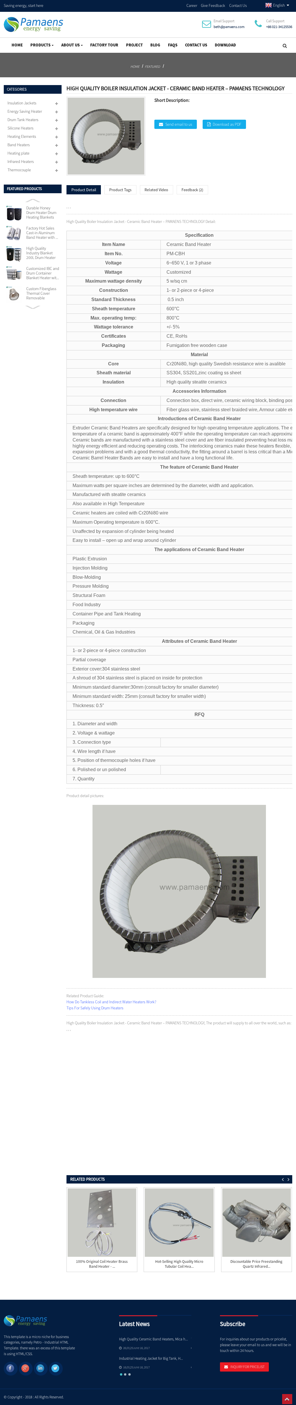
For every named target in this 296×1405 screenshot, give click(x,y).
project (134, 45)
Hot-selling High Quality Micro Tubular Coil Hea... (179, 1264)
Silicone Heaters (21, 128)
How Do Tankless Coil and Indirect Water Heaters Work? (111, 1001)
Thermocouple (19, 169)
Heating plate (18, 153)
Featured (152, 66)
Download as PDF (227, 124)
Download (225, 45)
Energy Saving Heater (25, 111)
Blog (155, 45)
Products (40, 45)
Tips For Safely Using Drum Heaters (94, 1007)
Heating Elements (22, 136)
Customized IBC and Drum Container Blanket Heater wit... (42, 273)
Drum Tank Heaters (23, 119)
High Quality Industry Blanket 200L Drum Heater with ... (41, 253)
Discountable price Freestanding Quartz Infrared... (256, 1264)
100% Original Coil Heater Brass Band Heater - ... (102, 1264)
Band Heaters (19, 144)
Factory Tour (104, 45)
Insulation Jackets (22, 103)
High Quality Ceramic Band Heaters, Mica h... (153, 1339)
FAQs (172, 45)
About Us (70, 45)
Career (191, 5)
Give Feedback (213, 5)
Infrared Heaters (21, 161)
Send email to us (178, 124)
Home (17, 45)
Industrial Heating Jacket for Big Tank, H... (151, 1358)
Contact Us (238, 5)
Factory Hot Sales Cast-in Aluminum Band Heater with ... (42, 233)
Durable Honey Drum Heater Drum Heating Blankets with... (41, 213)
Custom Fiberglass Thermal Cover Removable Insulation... (41, 293)
